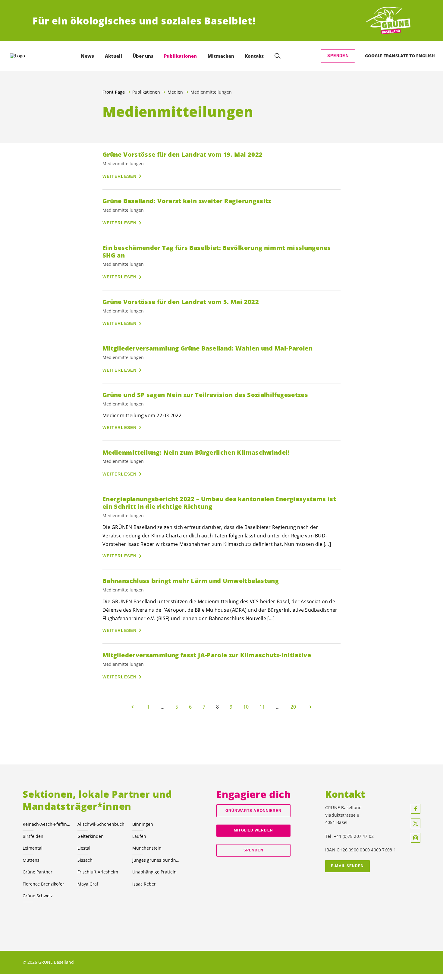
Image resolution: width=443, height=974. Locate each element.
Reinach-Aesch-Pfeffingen (46, 824)
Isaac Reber (144, 884)
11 (262, 706)
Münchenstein (147, 848)
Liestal (83, 848)
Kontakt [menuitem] (254, 56)
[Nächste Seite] (310, 706)
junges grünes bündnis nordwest (156, 860)
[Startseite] (388, 20)
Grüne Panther (37, 872)
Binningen (142, 824)
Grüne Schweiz (38, 896)
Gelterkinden (90, 836)
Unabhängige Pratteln (154, 872)
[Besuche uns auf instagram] (415, 838)
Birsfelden (33, 836)
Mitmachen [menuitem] (221, 56)
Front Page (113, 92)
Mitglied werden (253, 830)
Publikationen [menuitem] (180, 56)
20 (293, 706)
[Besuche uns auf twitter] (415, 823)
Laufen (139, 836)
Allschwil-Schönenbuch (100, 824)
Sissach (85, 860)
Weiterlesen (119, 176)
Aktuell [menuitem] (113, 56)
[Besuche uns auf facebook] (415, 809)
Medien (175, 91)
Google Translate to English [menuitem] (400, 56)
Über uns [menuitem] (143, 56)
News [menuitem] (87, 56)
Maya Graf (87, 884)
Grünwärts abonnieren (253, 811)
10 (246, 706)
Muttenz (31, 860)
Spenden (338, 55)
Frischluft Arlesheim (97, 872)
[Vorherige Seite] (132, 706)
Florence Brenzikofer (43, 884)
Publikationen (146, 91)
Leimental (32, 848)
